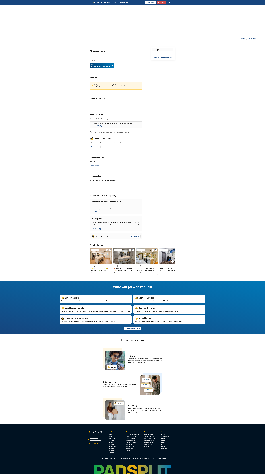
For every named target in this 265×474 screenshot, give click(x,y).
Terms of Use (148, 458)
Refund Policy (156, 57)
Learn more (109, 87)
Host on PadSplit (150, 2)
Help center (136, 236)
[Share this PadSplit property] (107, 250)
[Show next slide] (172, 261)
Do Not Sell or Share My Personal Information (132, 458)
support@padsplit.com (95, 439)
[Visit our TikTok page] (97, 443)
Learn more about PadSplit (133, 328)
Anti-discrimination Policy (159, 458)
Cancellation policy (97, 211)
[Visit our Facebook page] (89, 443)
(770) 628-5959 (94, 437)
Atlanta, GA (93, 435)
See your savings (95, 146)
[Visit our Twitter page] (92, 443)
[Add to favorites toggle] (110, 250)
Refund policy (95, 229)
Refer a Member (124, 2)
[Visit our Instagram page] (95, 443)
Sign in (169, 2)
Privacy (106, 458)
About (114, 2)
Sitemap (101, 458)
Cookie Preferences (115, 458)
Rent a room (161, 2)
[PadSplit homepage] (97, 2)
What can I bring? (96, 126)
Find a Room (107, 2)
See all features (95, 165)
